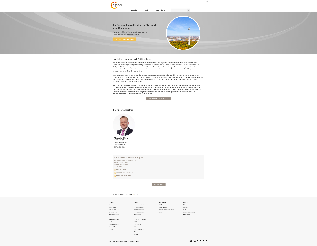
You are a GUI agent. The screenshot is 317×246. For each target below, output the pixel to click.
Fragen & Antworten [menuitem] (114, 226)
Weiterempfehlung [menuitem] (114, 224)
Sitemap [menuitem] (185, 204)
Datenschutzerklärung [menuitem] (189, 212)
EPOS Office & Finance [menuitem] (140, 219)
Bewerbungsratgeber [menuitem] (114, 214)
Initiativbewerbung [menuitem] (113, 207)
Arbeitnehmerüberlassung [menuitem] (116, 217)
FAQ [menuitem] (135, 231)
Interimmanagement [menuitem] (114, 222)
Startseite (129, 194)
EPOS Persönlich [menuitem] (162, 207)
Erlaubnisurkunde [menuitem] (187, 217)
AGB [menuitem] (184, 209)
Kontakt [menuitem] (160, 212)
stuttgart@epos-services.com (124, 172)
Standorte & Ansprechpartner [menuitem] (166, 209)
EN (207, 2)
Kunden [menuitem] (146, 10)
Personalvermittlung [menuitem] (114, 219)
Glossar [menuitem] (111, 229)
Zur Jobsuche (158, 184)
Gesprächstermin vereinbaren (158, 98)
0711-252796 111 (119, 147)
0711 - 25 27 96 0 (121, 169)
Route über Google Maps (123, 175)
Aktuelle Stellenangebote (125, 39)
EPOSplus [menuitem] (136, 217)
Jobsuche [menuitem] (111, 204)
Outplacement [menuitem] (137, 214)
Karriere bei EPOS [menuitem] (114, 209)
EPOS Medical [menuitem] (137, 224)
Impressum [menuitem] (186, 207)
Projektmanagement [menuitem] (139, 212)
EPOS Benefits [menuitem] (113, 212)
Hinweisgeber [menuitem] (186, 214)
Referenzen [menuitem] (137, 226)
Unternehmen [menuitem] (160, 10)
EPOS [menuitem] (160, 204)
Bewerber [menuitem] (134, 10)
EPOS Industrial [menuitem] (138, 222)
